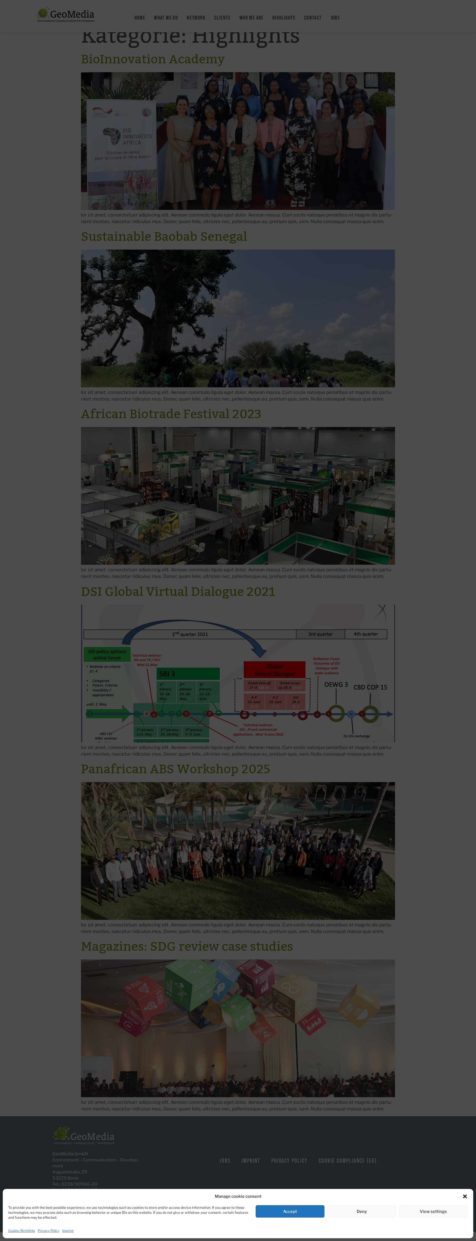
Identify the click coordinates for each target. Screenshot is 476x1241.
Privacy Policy (49, 1231)
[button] (465, 1196)
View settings (433, 1211)
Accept (290, 1211)
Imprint (68, 1231)
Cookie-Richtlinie (21, 1231)
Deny (362, 1211)
